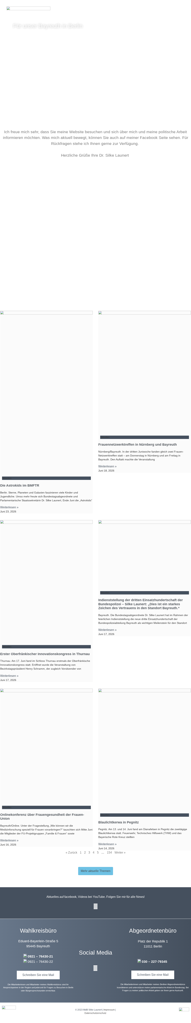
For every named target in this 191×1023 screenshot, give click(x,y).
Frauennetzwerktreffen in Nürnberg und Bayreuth (137, 444)
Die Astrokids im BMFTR (19, 485)
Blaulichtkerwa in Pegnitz (118, 822)
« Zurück (71, 852)
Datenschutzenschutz (95, 1013)
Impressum (109, 1009)
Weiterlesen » (9, 507)
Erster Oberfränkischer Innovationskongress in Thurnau (45, 654)
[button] (186, 11)
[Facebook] (95, 906)
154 (109, 852)
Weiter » (120, 852)
